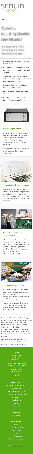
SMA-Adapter (16, 388)
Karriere (16, 403)
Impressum (16, 424)
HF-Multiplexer (17, 397)
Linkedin (16, 375)
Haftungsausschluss (16, 427)
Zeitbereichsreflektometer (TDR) (17, 385)
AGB (16, 433)
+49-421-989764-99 (19, 366)
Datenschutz (16, 430)
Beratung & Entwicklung (16, 391)
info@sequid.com (16, 369)
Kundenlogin (16, 415)
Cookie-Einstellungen (16, 439)
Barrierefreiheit (17, 436)
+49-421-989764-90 (19, 363)
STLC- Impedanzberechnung (16, 394)
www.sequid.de (16, 371)
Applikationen (16, 400)
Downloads (16, 406)
